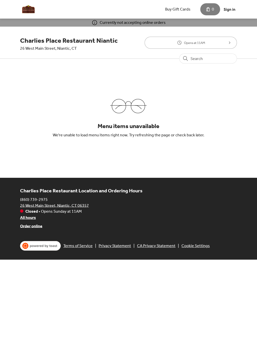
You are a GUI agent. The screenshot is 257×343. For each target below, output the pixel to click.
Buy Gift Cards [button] (177, 9)
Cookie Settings (195, 245)
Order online (31, 225)
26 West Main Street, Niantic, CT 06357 (54, 205)
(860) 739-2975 (34, 199)
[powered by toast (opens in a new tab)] (40, 246)
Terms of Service (78, 245)
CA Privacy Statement (156, 245)
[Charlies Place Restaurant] (28, 9)
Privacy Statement (115, 245)
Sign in (229, 9)
